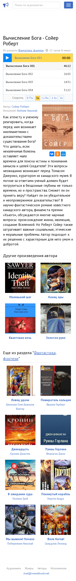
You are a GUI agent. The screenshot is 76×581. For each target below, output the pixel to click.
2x (61, 98)
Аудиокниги (13, 568)
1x (37, 98)
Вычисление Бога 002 (38, 74)
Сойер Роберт (20, 106)
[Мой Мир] (63, 153)
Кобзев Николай (27, 110)
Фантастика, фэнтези (31, 50)
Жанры (29, 568)
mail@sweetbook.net (36, 573)
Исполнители (58, 568)
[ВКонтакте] (51, 153)
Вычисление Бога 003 (38, 82)
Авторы (42, 568)
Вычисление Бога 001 (38, 66)
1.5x (54, 98)
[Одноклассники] (57, 153)
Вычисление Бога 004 (38, 90)
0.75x (30, 98)
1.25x (45, 98)
